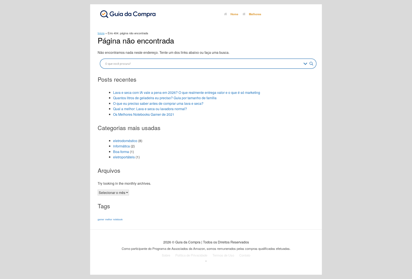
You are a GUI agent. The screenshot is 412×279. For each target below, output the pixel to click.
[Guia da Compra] (127, 13)
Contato (244, 255)
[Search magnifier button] (311, 64)
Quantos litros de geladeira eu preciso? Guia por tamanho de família (165, 97)
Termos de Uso (223, 255)
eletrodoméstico (125, 140)
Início (101, 33)
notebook (118, 219)
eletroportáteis (124, 156)
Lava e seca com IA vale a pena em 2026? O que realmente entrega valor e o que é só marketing (186, 92)
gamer (101, 219)
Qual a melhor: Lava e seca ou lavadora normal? (150, 108)
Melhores (255, 14)
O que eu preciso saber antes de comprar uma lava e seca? (158, 103)
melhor (108, 219)
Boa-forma (121, 151)
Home (234, 14)
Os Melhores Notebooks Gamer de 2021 (143, 114)
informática (121, 146)
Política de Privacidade (191, 255)
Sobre (166, 255)
